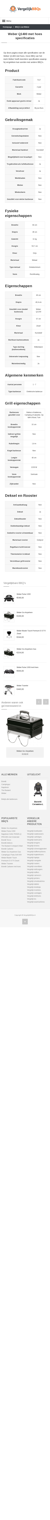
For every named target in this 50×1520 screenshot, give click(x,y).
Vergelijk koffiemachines (36, 852)
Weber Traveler (22, 686)
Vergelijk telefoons (34, 896)
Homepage (7, 27)
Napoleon (5, 787)
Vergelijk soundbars (34, 866)
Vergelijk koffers (33, 872)
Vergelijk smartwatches (36, 881)
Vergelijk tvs (31, 899)
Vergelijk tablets (33, 884)
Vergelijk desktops (34, 887)
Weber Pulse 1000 (24, 594)
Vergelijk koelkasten (34, 831)
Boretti (3, 781)
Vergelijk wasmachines (36, 902)
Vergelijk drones (33, 846)
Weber (3, 793)
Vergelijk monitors (34, 890)
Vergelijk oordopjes (34, 893)
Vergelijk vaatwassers (35, 834)
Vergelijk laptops (33, 858)
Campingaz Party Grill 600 (11, 855)
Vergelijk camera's (34, 875)
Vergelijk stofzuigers (34, 869)
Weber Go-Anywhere (24, 612)
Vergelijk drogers (33, 843)
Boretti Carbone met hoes (11, 867)
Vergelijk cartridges (34, 837)
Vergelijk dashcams (34, 840)
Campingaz (5, 784)
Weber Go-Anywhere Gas (26, 649)
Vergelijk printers (33, 878)
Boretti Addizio (6, 843)
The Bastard (6, 790)
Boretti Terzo (6, 840)
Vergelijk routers (33, 863)
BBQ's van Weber (22, 27)
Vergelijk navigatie (34, 861)
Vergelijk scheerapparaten (37, 849)
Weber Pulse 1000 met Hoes (27, 667)
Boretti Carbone (7, 849)
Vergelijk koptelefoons (35, 855)
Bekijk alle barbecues (9, 799)
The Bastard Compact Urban (12, 846)
